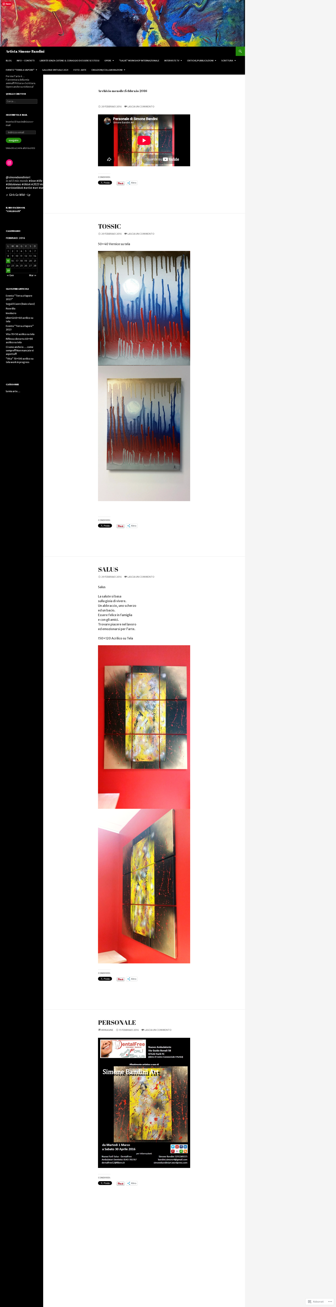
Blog (9, 60)
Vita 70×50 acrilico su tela (20, 334)
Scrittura (227, 60)
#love (32, 181)
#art (35, 188)
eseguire (13, 140)
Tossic (109, 226)
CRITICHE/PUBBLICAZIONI (200, 60)
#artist (28, 188)
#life (39, 181)
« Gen (10, 275)
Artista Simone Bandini (25, 51)
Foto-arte (80, 70)
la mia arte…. (13, 391)
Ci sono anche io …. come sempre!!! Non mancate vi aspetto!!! (20, 350)
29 (8, 270)
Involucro (11, 313)
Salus (108, 569)
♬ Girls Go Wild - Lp (18, 195)
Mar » (32, 275)
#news (44, 184)
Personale (117, 1022)
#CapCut (56, 188)
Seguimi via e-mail (16, 114)
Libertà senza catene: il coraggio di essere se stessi (69, 60)
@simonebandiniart (18, 177)
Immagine (107, 1029)
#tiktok (26, 184)
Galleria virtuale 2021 (55, 70)
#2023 (35, 184)
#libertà (54, 184)
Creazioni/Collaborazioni (106, 70)
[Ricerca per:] (21, 101)
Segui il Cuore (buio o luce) (20, 303)
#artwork (45, 188)
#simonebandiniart (54, 181)
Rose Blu (10, 308)
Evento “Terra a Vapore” (20, 70)
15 (8, 260)
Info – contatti (26, 60)
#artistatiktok (14, 188)
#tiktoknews (13, 184)
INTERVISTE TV (171, 60)
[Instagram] (9, 162)
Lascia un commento (141, 106)
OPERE (107, 60)
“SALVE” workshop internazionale (139, 60)
